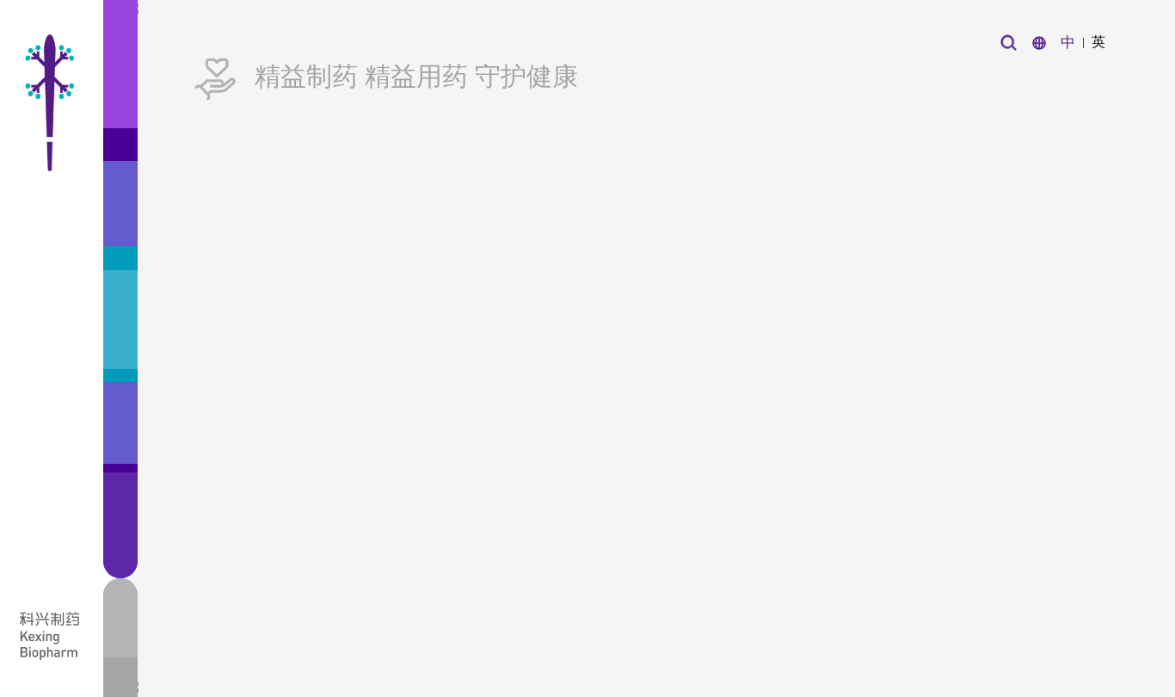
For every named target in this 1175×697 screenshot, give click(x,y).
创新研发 (424, 42)
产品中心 (515, 42)
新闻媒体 (681, 42)
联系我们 (881, 42)
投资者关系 (782, 42)
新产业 (598, 42)
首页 (258, 42)
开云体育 (332, 42)
